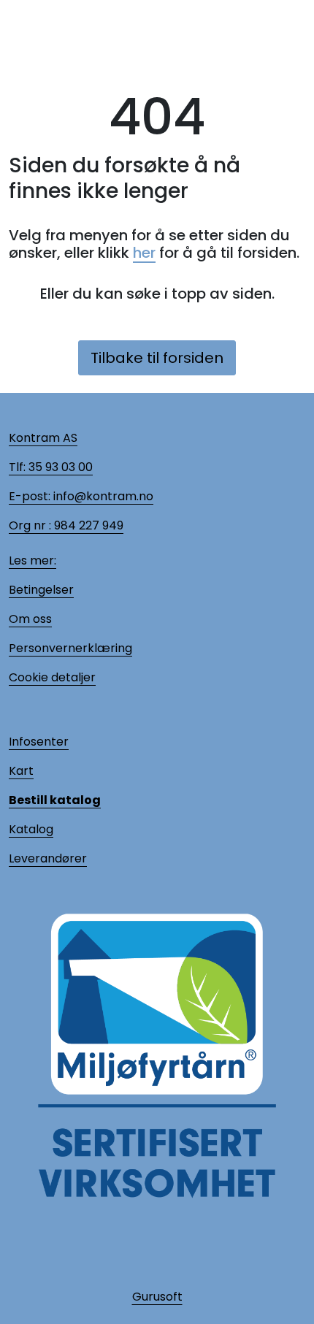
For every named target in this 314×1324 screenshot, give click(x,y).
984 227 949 (87, 525)
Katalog (31, 829)
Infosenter (39, 741)
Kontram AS (43, 437)
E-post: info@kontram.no (81, 496)
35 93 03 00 (59, 467)
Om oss (30, 619)
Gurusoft (157, 1296)
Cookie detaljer (52, 677)
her (144, 252)
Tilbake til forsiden (157, 358)
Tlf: (17, 467)
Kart (21, 770)
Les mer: (32, 560)
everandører (50, 858)
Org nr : (30, 525)
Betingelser (41, 589)
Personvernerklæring (70, 648)
